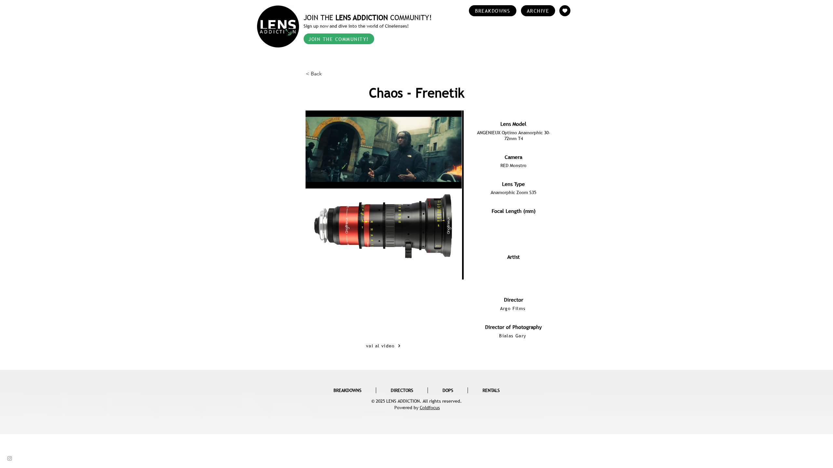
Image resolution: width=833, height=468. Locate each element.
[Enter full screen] (453, 258)
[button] (327, 73)
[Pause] (314, 258)
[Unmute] (325, 258)
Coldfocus (430, 407)
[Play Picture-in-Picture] (442, 258)
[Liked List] (564, 10)
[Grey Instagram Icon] (10, 458)
